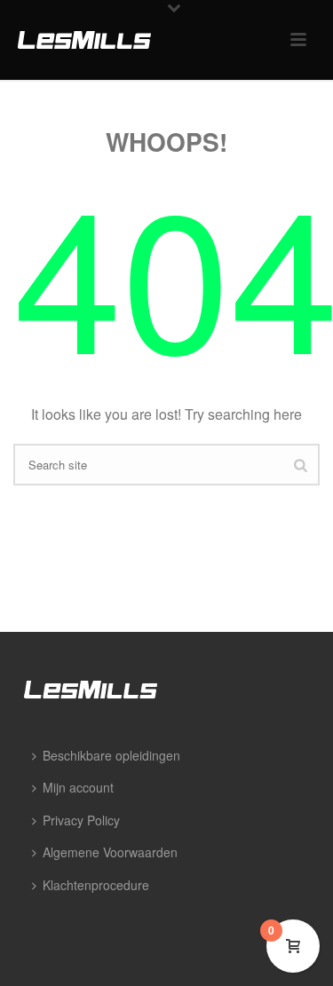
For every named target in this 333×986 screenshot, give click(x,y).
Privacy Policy (81, 820)
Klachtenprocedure (96, 885)
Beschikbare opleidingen (111, 755)
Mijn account (78, 787)
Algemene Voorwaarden (110, 852)
